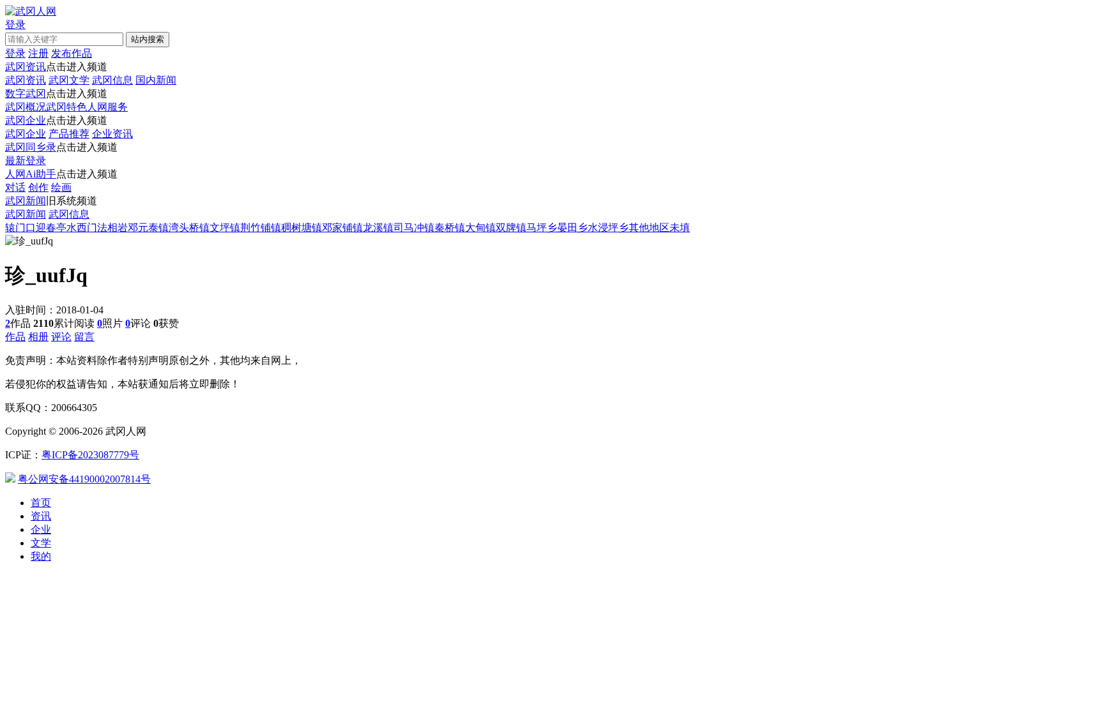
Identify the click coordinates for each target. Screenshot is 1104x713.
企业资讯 (112, 133)
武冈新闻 (25, 200)
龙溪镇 (378, 227)
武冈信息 (112, 80)
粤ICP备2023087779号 (90, 454)
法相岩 (112, 227)
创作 (38, 187)
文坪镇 (225, 227)
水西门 (81, 227)
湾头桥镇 (189, 227)
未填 (680, 227)
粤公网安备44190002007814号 (84, 479)
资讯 (41, 516)
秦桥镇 (449, 227)
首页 (41, 502)
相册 (38, 336)
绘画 (61, 187)
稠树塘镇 (301, 227)
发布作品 (71, 53)
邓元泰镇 (148, 227)
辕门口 (20, 227)
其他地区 (649, 227)
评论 (61, 336)
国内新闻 (155, 80)
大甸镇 (480, 227)
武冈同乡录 (30, 147)
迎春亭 (51, 227)
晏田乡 (572, 227)
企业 (41, 529)
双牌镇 (511, 227)
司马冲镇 (414, 227)
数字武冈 (25, 93)
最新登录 (25, 160)
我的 (41, 556)
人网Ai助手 (30, 174)
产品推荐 (69, 133)
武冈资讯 (25, 66)
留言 (84, 336)
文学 (41, 542)
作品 (15, 336)
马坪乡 (541, 227)
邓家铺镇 (342, 227)
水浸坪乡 (608, 227)
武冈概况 (25, 106)
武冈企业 (25, 120)
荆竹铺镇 (260, 227)
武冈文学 (69, 80)
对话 (15, 187)
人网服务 (107, 106)
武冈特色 (66, 106)
